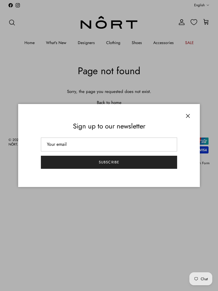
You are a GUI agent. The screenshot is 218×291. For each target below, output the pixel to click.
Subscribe (109, 162)
